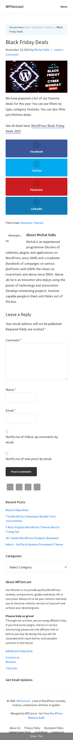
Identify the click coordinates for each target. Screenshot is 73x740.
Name (11, 389)
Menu (63, 6)
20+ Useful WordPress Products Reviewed (32, 538)
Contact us (12, 657)
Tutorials (11, 668)
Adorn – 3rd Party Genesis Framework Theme (34, 544)
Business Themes (32, 223)
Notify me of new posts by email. (29, 459)
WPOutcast (15, 6)
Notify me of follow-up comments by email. (32, 439)
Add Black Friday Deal (19, 651)
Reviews (11, 662)
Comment (14, 340)
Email (11, 410)
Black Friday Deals (17, 510)
